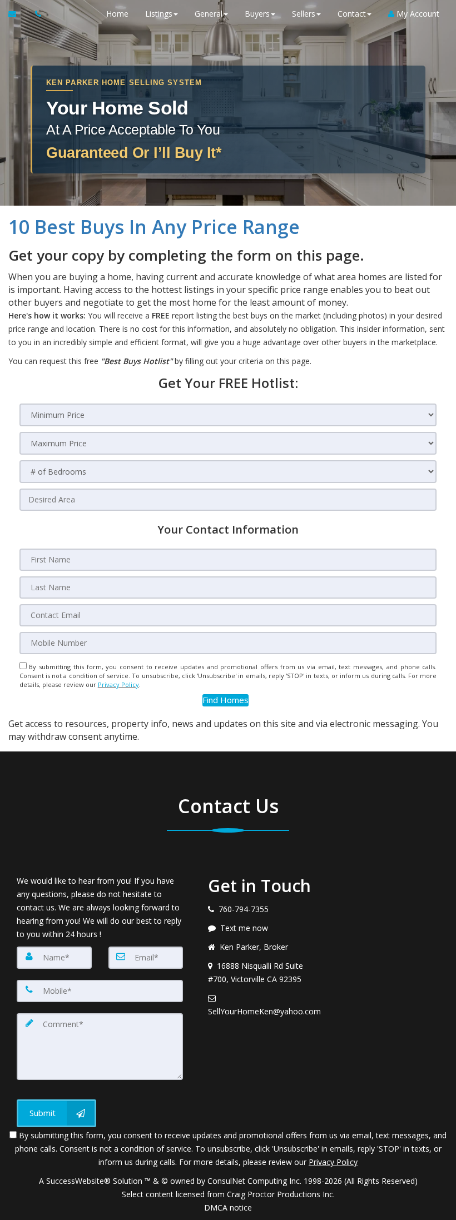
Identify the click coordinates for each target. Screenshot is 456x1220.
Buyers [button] (257, 13)
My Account (416, 13)
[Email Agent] (17, 14)
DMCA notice (228, 1207)
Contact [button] (352, 13)
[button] (225, 700)
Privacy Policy (118, 684)
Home (117, 13)
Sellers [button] (303, 13)
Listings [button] (158, 13)
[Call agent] (35, 14)
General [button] (208, 13)
